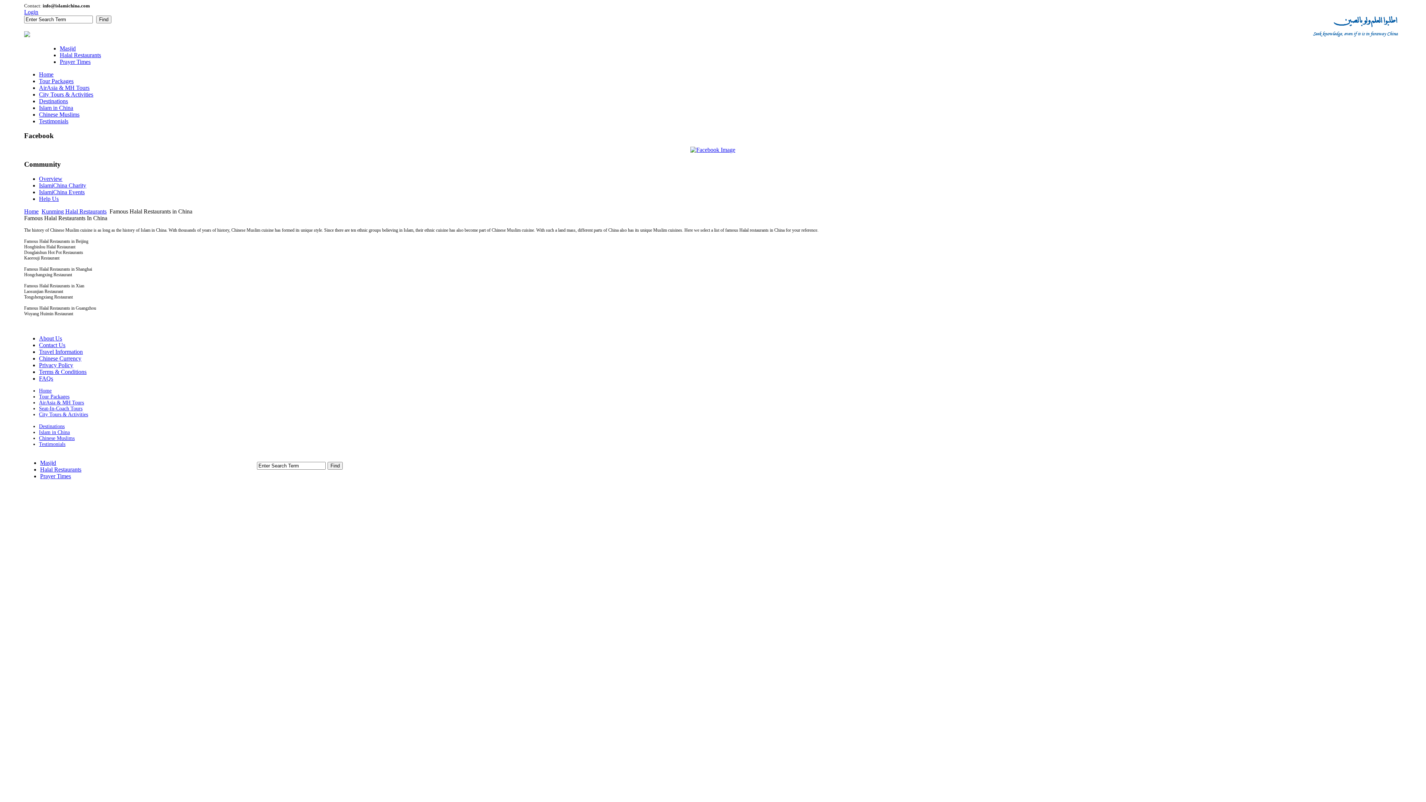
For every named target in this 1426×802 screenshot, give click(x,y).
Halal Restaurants (60, 469)
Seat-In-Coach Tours (60, 408)
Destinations (52, 426)
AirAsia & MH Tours (61, 402)
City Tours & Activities (63, 414)
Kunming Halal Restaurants (74, 211)
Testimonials (52, 444)
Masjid (48, 463)
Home (31, 211)
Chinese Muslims (57, 438)
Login (31, 12)
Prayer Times (55, 476)
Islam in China (54, 432)
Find (103, 19)
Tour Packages (54, 397)
